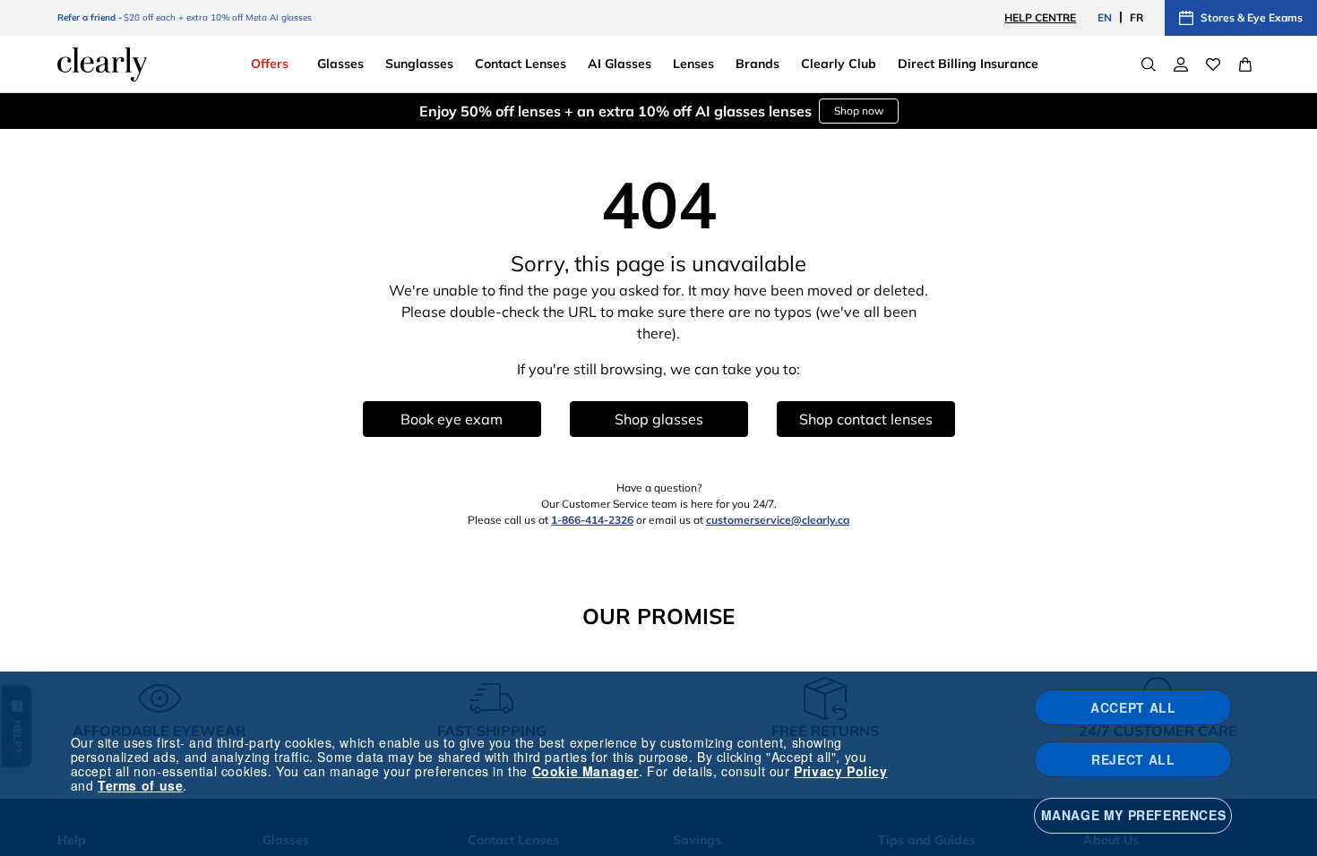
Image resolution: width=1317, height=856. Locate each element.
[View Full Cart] (1245, 64)
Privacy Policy (840, 771)
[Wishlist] (1213, 64)
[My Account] (1180, 64)
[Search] (1148, 64)
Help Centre (1040, 17)
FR (1136, 17)
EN (1105, 17)
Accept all (1132, 707)
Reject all (1133, 759)
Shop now (858, 110)
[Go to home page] (102, 64)
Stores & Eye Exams (1252, 17)
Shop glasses (659, 419)
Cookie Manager (585, 771)
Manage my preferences (1134, 815)
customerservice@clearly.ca (777, 519)
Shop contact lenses (866, 419)
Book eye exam (451, 419)
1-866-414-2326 (592, 519)
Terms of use (140, 785)
